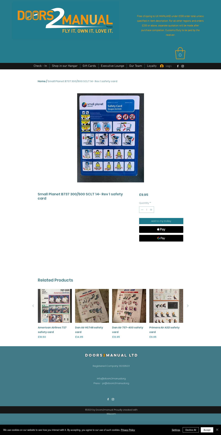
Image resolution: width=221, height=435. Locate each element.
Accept (207, 429)
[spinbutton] (146, 210)
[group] (110, 316)
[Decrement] (142, 210)
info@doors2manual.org (111, 378)
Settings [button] (176, 429)
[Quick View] (55, 306)
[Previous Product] (33, 306)
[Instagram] (182, 66)
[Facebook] (177, 66)
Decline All (190, 429)
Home (42, 81)
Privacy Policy (128, 429)
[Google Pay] (161, 238)
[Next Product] (188, 306)
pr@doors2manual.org (115, 383)
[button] (180, 53)
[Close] (217, 429)
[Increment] (151, 210)
